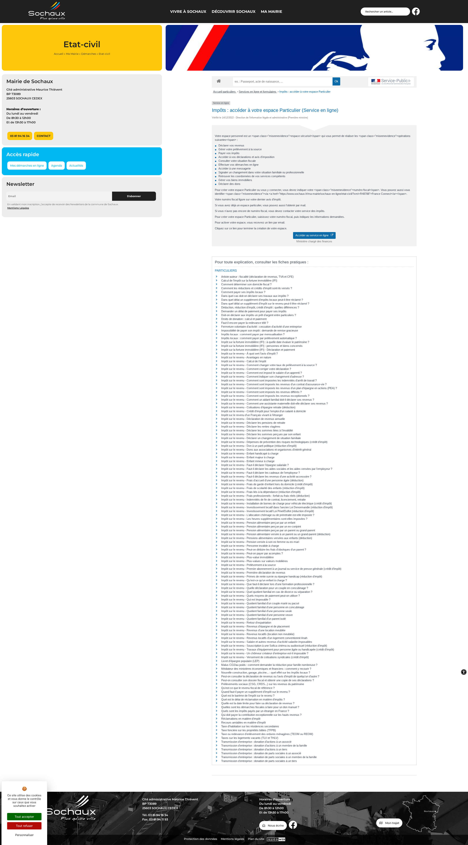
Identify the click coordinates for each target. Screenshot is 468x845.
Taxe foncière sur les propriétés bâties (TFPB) (248, 730)
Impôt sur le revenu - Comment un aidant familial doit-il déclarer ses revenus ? (267, 399)
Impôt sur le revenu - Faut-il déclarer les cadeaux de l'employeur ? (260, 472)
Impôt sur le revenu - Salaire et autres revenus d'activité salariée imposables (266, 641)
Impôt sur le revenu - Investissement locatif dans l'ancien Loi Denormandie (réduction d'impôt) (277, 507)
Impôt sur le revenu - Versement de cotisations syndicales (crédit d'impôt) (265, 657)
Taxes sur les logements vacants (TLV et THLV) (249, 737)
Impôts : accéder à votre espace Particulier (305, 91)
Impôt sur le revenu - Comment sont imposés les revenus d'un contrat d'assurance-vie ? (274, 384)
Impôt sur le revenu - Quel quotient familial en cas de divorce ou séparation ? (266, 591)
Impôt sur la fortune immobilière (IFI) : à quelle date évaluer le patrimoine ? (265, 342)
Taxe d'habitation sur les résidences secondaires (250, 726)
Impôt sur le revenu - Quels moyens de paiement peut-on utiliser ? (260, 595)
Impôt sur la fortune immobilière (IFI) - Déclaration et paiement (258, 349)
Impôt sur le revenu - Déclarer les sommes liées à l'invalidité (257, 430)
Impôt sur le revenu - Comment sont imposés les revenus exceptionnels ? (265, 395)
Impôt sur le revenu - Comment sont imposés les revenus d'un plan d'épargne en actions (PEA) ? (279, 388)
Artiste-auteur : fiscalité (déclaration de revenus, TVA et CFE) (257, 276)
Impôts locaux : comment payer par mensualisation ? (252, 334)
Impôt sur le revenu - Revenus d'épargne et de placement (255, 626)
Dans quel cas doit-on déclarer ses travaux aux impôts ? (254, 295)
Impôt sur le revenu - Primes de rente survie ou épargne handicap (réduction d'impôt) (271, 576)
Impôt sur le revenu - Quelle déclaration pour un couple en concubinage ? (264, 588)
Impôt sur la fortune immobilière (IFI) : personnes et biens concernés (262, 345)
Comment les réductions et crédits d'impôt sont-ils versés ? (256, 288)
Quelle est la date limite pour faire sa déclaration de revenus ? (257, 703)
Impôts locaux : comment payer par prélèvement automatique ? (259, 338)
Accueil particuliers (224, 91)
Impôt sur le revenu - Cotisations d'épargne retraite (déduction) (258, 407)
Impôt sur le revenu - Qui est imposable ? (245, 599)
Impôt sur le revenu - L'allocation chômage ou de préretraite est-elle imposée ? (267, 514)
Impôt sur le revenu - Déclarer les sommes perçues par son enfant (261, 434)
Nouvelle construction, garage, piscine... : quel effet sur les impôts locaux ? (265, 672)
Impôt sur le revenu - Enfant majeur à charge (247, 457)
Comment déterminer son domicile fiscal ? (246, 284)
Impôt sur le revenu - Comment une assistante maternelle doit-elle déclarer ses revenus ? (274, 403)
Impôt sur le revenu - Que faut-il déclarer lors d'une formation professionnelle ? (267, 584)
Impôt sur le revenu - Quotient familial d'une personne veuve (257, 614)
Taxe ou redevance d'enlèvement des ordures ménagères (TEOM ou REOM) (267, 734)
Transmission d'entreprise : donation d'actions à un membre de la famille (264, 745)
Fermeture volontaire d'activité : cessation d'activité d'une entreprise (261, 326)
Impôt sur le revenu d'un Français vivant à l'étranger (252, 415)
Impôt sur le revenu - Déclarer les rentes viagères (250, 426)
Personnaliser (24, 835)
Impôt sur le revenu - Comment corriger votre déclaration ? (256, 368)
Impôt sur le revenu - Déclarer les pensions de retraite (253, 422)
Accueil (58, 53)
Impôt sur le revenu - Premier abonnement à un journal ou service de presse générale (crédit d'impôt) (281, 568)
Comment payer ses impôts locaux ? (243, 292)
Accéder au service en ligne (313, 235)
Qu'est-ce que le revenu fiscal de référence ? (248, 687)
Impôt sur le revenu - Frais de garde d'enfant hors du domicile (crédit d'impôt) (267, 484)
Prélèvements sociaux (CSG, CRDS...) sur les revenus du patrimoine (262, 684)
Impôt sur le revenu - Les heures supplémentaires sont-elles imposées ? (264, 518)
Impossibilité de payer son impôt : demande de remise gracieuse (259, 330)
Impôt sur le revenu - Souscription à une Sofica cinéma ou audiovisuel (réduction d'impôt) (274, 645)
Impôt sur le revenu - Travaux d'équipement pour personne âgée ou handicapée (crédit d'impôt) (277, 649)
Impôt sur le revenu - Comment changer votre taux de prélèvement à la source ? (269, 365)
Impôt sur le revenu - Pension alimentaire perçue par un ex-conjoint (261, 526)
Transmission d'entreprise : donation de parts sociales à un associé (261, 753)
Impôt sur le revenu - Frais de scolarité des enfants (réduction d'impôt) (263, 488)
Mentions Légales (18, 207)
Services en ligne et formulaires (258, 91)
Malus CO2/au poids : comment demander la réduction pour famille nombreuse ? (269, 664)
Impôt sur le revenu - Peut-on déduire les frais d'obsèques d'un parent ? (263, 549)
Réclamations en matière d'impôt (240, 718)
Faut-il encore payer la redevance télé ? (244, 322)
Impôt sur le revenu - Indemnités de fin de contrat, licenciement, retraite (263, 499)
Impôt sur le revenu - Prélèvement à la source (248, 564)
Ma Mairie (72, 53)
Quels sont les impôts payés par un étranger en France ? (255, 710)
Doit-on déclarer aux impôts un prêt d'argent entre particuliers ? (258, 315)
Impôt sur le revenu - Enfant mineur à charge (247, 461)
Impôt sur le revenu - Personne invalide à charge (250, 545)
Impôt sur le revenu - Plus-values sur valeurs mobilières (254, 561)
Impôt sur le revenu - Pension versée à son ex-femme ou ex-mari (260, 541)
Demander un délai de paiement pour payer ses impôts (254, 311)
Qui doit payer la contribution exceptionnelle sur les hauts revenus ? (261, 714)
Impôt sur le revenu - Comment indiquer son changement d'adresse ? (262, 376)
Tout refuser (24, 826)
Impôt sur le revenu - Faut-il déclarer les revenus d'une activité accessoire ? (266, 476)
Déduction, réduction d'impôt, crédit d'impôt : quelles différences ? (260, 307)
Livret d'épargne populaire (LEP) (240, 661)
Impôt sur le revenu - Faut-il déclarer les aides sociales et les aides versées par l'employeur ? (276, 468)
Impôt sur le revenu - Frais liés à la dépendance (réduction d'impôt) (261, 491)
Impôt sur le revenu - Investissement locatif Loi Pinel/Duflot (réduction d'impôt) (267, 511)
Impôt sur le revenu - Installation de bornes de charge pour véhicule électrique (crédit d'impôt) (276, 503)
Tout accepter (24, 816)
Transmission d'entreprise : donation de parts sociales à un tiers (259, 760)
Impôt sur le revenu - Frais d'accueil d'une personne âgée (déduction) (262, 480)
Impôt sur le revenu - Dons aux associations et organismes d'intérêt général (266, 449)
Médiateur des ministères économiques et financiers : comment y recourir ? (266, 668)
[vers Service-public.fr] (391, 81)
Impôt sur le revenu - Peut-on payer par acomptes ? (252, 553)
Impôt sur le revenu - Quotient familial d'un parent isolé (253, 618)
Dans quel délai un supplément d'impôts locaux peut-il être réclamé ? (262, 299)
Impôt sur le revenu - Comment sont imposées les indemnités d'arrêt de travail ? (269, 380)
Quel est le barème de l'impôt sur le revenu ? (247, 695)
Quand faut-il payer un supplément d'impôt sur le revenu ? (255, 691)
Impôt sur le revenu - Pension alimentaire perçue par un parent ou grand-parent (268, 530)
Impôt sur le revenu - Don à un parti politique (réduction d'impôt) (259, 445)
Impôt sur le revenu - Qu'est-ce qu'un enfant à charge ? (254, 580)
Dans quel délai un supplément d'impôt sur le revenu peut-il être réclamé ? (265, 303)
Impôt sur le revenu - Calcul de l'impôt (243, 361)
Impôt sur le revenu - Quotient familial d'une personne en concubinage (262, 607)
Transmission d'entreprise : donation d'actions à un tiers (254, 749)
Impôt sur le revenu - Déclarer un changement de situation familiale (261, 438)
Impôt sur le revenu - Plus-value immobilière (247, 557)
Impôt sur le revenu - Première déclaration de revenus (253, 572)
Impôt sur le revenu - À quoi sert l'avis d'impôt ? (249, 353)
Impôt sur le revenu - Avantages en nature (246, 357)
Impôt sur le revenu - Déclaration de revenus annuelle (253, 418)
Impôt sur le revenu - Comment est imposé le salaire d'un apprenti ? (261, 372)
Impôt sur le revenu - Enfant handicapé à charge (249, 453)
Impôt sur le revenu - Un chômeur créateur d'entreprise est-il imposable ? (264, 653)
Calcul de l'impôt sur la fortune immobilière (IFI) (249, 280)
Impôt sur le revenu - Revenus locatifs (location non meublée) (257, 634)
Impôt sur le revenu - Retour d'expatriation (246, 622)
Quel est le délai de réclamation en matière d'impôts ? (253, 699)
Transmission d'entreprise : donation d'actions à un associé (256, 741)
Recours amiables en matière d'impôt (243, 722)
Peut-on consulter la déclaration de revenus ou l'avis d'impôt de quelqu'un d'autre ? (270, 676)
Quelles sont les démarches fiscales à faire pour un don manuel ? (260, 707)
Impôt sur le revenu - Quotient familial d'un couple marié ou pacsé (260, 603)
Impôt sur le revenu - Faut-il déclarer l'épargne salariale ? (255, 465)
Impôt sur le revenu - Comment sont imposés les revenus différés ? (261, 391)
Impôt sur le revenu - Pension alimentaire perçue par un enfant (258, 522)
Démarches (88, 53)
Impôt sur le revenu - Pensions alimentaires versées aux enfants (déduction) (266, 538)
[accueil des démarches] (219, 80)
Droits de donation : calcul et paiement (244, 318)
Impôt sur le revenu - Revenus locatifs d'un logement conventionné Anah (264, 637)
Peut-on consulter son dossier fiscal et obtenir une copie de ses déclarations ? (267, 680)
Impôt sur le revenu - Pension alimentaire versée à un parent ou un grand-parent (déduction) (275, 534)
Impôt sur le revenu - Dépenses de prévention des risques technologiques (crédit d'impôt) (274, 441)
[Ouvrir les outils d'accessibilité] (464, 672)
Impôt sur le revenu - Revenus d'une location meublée (253, 630)
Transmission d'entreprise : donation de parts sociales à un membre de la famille (269, 757)
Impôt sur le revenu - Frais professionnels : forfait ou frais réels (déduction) (265, 495)
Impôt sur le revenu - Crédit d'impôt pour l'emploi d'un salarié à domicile (263, 411)
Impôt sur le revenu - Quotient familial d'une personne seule (256, 611)
